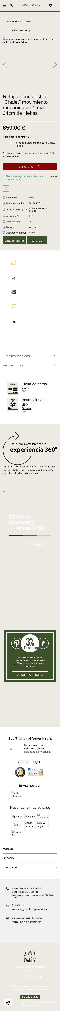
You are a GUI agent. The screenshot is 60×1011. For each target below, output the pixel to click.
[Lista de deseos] (50, 5)
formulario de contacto (27, 922)
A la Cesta (28, 167)
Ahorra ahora (30, 674)
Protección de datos (29, 993)
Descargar (26, 408)
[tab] (29, 356)
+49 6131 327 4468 (25, 892)
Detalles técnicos (14, 240)
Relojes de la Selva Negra (37, 752)
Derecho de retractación (37, 989)
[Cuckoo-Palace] (31, 5)
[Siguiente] (55, 64)
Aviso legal (16, 989)
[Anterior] (5, 64)
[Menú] (5, 5)
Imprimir (25, 388)
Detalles (53, 176)
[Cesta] (55, 5)
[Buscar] (11, 5)
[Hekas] (10, 39)
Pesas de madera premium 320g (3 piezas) (36, 143)
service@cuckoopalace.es (29, 909)
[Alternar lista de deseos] (6, 188)
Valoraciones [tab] (13, 365)
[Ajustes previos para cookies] (8, 1003)
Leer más (37, 545)
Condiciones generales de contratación (29, 986)
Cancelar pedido (30, 997)
